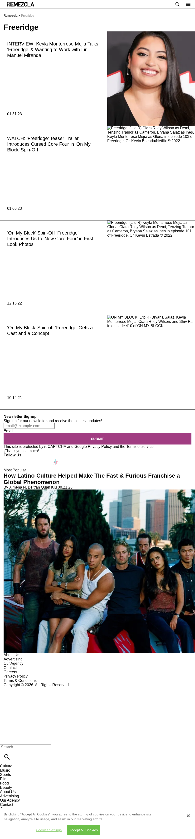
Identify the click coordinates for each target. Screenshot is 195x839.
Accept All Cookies (83, 830)
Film (3, 779)
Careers (10, 672)
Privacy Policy (100, 446)
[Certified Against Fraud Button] (21, 689)
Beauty (6, 787)
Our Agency (13, 663)
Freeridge (27, 15)
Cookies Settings (49, 830)
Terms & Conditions (20, 681)
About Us (11, 655)
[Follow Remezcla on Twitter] (21, 459)
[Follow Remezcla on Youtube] (44, 459)
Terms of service (140, 446)
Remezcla (10, 15)
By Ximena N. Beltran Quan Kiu (30, 487)
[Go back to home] (97, 704)
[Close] (188, 816)
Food (4, 783)
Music (5, 770)
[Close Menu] (5, 739)
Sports (5, 775)
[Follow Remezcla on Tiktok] (55, 459)
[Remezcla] (20, 4)
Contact (10, 668)
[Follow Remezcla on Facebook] (9, 459)
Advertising (13, 659)
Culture (6, 766)
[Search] (7, 757)
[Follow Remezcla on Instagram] (33, 459)
